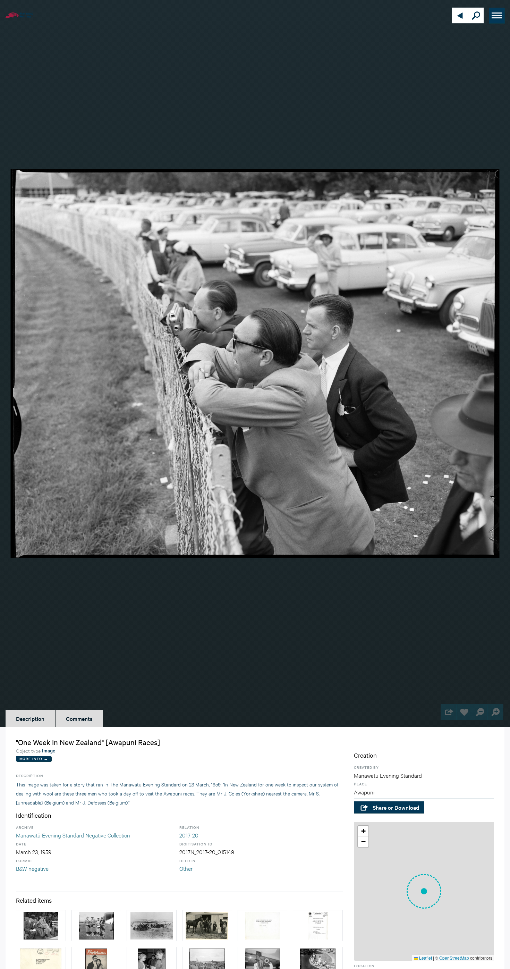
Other (186, 868)
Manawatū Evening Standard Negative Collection (73, 835)
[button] (424, 891)
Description (30, 718)
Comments (79, 718)
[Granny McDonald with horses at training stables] (207, 925)
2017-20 (188, 835)
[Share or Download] (448, 712)
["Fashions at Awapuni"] (96, 925)
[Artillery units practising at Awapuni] (152, 925)
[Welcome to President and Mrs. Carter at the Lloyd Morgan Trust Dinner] (263, 925)
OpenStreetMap (454, 958)
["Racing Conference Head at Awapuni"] (41, 925)
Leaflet (425, 958)
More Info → (33, 758)
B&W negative (32, 868)
